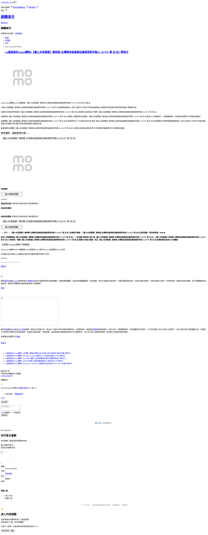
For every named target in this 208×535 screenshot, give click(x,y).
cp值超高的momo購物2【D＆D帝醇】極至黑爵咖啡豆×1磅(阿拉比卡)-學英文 (34, 361)
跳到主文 (4, 23)
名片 (7, 43)
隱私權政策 (116, 505)
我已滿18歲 (5, 531)
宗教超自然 (18, 394)
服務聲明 (124, 505)
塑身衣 (3, 266)
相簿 (7, 38)
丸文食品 (22, 329)
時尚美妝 (18, 33)
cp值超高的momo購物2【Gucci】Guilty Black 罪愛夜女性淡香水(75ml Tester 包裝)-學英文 (38, 363)
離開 (12, 531)
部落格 (7, 40)
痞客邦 (21, 388)
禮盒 (18, 336)
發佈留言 (4, 415)
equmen (15, 281)
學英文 (3, 343)
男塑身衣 (31, 281)
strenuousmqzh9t (6, 376)
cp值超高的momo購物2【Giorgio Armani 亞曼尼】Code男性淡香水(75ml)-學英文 (35, 356)
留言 (26, 388)
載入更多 (4, 402)
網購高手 (8, 17)
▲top (3, 398)
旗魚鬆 (95, 329)
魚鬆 (2, 288)
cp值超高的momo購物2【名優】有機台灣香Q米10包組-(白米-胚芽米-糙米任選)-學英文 (37, 353)
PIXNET (87, 505)
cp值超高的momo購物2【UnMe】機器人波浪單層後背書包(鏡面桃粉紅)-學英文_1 (36, 358)
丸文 (13, 329)
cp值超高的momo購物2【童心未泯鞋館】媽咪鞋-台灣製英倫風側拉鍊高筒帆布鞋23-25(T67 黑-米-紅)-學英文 (66, 52)
